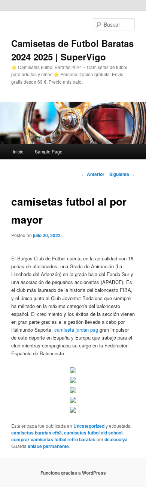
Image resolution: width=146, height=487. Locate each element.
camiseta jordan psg (76, 329)
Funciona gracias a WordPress (73, 472)
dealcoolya (116, 439)
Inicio (18, 151)
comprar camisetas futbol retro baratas (53, 439)
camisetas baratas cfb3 (36, 432)
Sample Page (49, 151)
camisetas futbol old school (93, 432)
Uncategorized (88, 425)
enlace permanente (48, 446)
